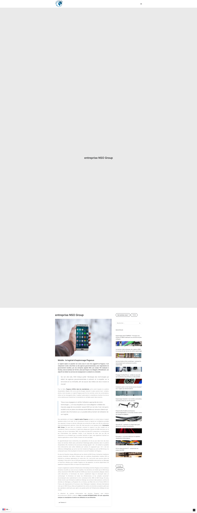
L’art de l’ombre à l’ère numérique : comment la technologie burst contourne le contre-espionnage (128, 363)
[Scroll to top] (194, 510)
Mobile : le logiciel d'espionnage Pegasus (76, 360)
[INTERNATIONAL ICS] (59, 4)
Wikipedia (120, 469)
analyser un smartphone (64, 497)
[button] (141, 4)
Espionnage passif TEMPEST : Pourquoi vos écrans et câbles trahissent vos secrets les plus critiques (129, 337)
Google (119, 466)
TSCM (134, 315)
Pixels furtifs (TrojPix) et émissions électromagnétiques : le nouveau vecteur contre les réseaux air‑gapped (129, 412)
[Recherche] (129, 323)
